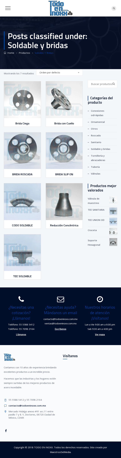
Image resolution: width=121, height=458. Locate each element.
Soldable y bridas (100, 148)
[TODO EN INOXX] (61, 8)
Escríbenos (60, 329)
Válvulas (95, 173)
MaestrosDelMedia (60, 452)
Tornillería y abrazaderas (98, 158)
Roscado (96, 135)
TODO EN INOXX (43, 447)
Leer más (22, 116)
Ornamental (98, 121)
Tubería (95, 166)
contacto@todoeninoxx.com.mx (27, 405)
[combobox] (59, 72)
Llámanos (21, 334)
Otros (94, 128)
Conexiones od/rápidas (97, 113)
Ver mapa (100, 334)
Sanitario (96, 142)
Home (10, 52)
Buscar (113, 83)
